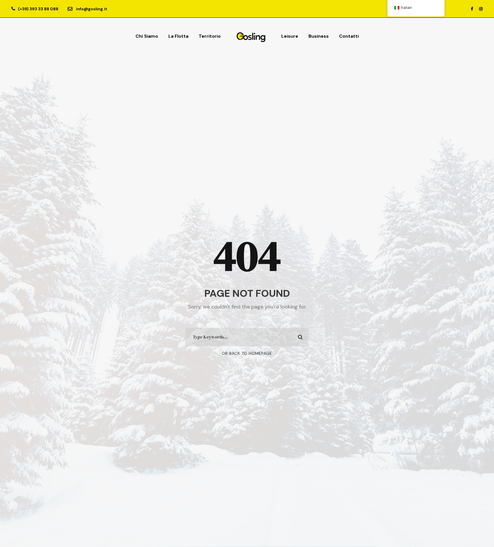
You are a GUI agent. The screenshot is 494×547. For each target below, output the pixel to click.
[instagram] (481, 8)
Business (318, 36)
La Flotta (178, 36)
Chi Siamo (147, 36)
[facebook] (472, 8)
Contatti (349, 36)
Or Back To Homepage (247, 353)
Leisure (289, 36)
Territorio (210, 36)
